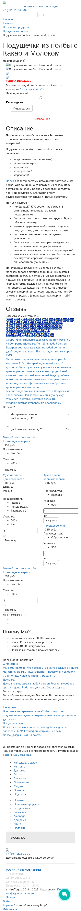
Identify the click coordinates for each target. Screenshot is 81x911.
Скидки (18, 786)
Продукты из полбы (31, 89)
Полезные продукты (27, 804)
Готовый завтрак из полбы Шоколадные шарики (20, 439)
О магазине (21, 782)
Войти (7, 901)
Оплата (18, 774)
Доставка (19, 770)
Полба (10, 181)
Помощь (19, 790)
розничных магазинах (17, 754)
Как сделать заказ (25, 762)
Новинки (19, 800)
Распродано (14, 102)
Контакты (20, 766)
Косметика (20, 812)
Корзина (8, 905)
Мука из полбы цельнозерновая (13, 477)
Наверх (10, 897)
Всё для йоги (22, 808)
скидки (54, 6)
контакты (42, 6)
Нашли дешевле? (17, 93)
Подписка (20, 794)
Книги (17, 824)
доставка (28, 6)
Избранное (10, 909)
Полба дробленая (54, 525)
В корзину (10, 469)
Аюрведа (19, 816)
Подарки (19, 828)
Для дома (20, 820)
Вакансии (20, 778)
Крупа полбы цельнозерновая (54, 477)
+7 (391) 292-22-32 (15, 10)
